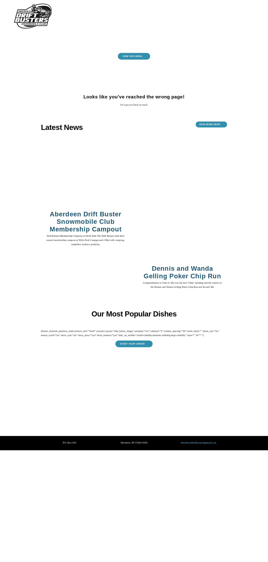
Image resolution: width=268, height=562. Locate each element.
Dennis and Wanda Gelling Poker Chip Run (182, 272)
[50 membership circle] (215, 484)
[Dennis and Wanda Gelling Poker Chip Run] (182, 200)
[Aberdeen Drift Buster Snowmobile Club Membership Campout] (85, 173)
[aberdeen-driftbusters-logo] (32, 4)
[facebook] (158, 495)
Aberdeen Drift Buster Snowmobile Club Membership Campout (86, 221)
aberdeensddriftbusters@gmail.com (198, 442)
